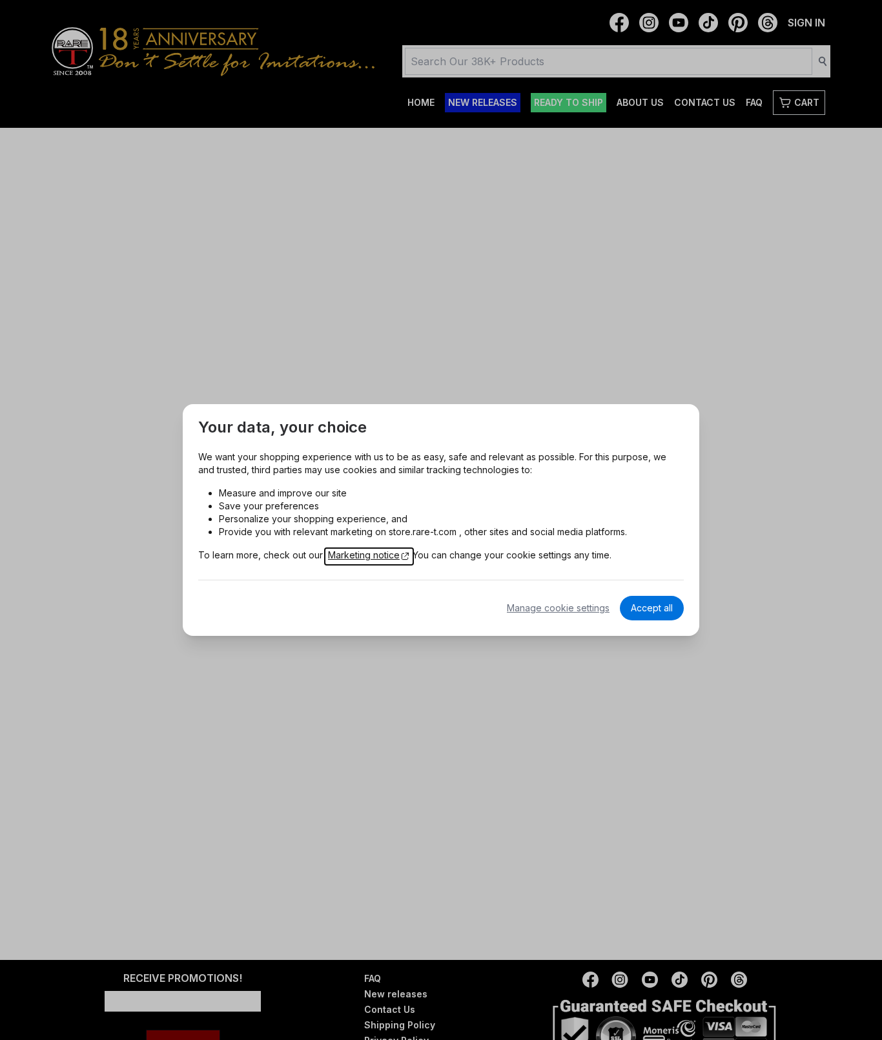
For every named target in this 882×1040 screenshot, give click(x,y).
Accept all (652, 607)
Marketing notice (364, 554)
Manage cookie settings (558, 607)
